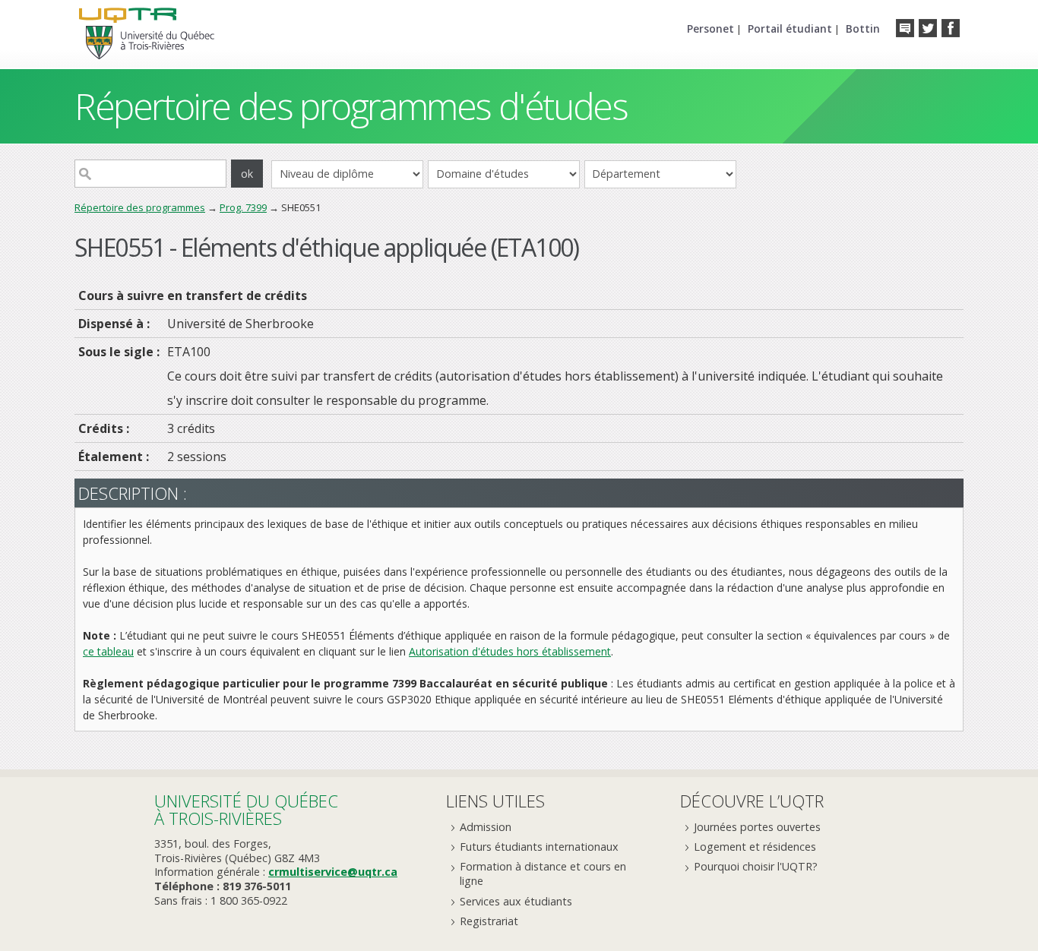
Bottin (863, 28)
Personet (710, 28)
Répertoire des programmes (139, 207)
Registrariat (489, 921)
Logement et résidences (755, 846)
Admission (485, 827)
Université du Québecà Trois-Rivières (246, 809)
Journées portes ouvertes (757, 827)
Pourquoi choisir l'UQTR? (756, 866)
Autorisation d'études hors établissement (510, 651)
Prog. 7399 (243, 207)
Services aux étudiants (516, 901)
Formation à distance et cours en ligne (543, 873)
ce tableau (108, 651)
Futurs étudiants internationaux (539, 846)
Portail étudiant (790, 28)
